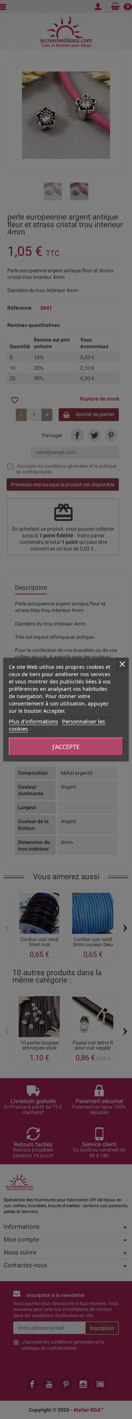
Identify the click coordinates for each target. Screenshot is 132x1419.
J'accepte (66, 747)
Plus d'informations (33, 721)
